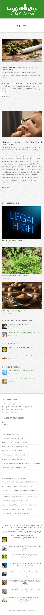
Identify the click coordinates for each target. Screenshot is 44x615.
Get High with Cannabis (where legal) (14, 150)
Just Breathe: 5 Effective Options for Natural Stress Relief (25, 573)
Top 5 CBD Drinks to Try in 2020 (18, 324)
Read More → (6, 96)
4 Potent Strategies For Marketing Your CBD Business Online (20, 482)
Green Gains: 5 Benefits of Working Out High (21, 379)
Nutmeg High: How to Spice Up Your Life (14, 311)
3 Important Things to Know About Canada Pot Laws (24, 333)
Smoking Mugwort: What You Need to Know (15, 276)
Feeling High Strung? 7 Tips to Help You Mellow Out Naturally (20, 505)
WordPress (32, 610)
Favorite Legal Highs (11, 75)
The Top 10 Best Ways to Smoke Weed (13, 459)
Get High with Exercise (9, 412)
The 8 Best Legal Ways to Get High (12, 240)
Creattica (19, 610)
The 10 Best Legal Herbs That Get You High (21, 356)
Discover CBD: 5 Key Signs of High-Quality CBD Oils (17, 509)
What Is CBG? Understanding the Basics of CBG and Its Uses (20, 496)
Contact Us (5, 425)
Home (4, 422)
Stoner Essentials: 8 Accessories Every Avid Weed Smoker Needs (21, 463)
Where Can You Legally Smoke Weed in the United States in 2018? (22, 143)
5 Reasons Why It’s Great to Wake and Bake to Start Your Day (20, 68)
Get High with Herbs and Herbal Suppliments (17, 406)
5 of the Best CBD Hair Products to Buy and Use (16, 513)
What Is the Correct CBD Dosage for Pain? (24, 555)
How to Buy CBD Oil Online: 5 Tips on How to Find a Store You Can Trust (24, 599)
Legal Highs (32, 150)
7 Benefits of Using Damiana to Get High (20, 347)
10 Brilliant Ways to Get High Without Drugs (21, 370)
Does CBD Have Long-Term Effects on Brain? (15, 501)
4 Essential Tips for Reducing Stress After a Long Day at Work (24, 547)
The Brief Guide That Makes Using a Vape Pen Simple (17, 486)
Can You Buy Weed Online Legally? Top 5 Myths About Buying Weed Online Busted (25, 564)
